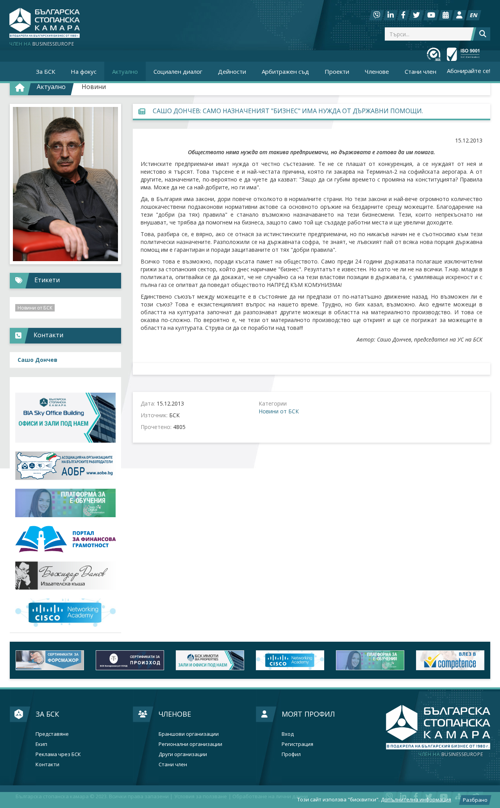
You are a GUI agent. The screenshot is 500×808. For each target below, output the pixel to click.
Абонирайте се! (468, 71)
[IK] (65, 575)
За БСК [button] (45, 71)
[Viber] (376, 15)
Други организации (183, 754)
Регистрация (297, 744)
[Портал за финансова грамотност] (65, 539)
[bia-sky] (65, 418)
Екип (41, 744)
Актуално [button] (125, 71)
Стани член (420, 71)
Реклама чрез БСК (58, 754)
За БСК (47, 714)
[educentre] (65, 612)
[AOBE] (65, 465)
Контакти (47, 764)
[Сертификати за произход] (130, 660)
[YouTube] (431, 15)
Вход (288, 734)
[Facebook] (403, 15)
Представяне (52, 734)
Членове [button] (377, 71)
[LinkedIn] (391, 15)
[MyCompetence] (450, 660)
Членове (175, 714)
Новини (94, 86)
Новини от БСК (279, 411)
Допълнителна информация (416, 799)
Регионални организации (190, 744)
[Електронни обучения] (65, 503)
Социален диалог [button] (178, 71)
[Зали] (446, 15)
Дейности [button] (232, 71)
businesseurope (450, 754)
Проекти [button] (337, 71)
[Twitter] (416, 15)
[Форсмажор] (50, 660)
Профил (291, 754)
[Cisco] (290, 660)
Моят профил (308, 714)
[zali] (210, 660)
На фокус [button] (83, 71)
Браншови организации (189, 734)
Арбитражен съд (285, 71)
